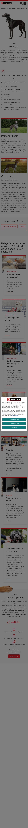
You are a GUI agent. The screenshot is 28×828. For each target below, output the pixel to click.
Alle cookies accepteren (14, 423)
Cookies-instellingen (14, 419)
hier (3, 412)
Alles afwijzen (14, 427)
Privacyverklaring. (15, 415)
